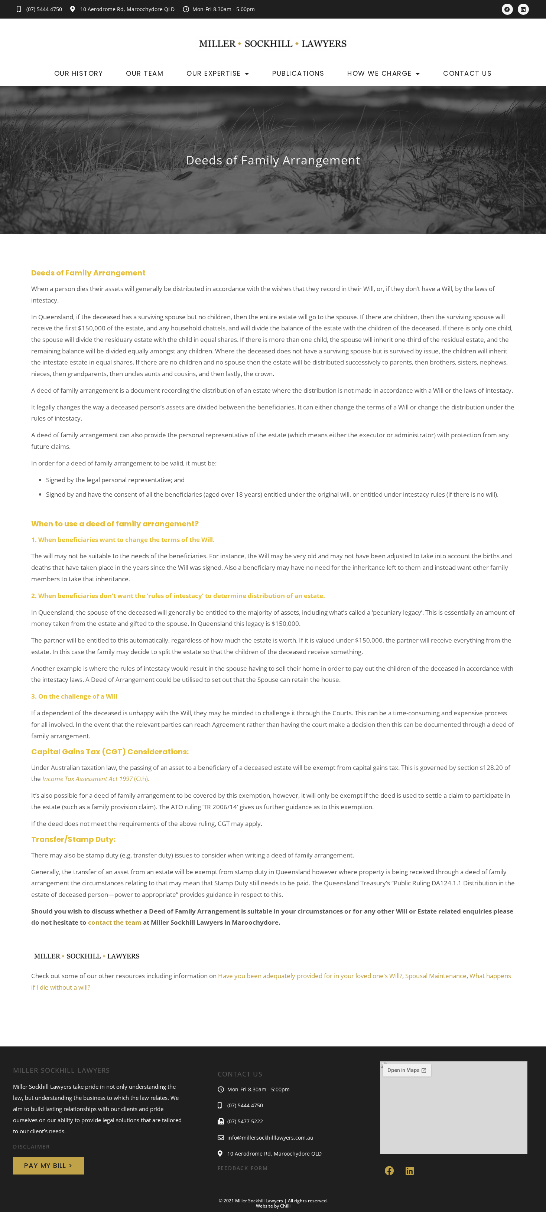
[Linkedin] (523, 9)
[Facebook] (507, 9)
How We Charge (379, 73)
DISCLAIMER (31, 1146)
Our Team (144, 73)
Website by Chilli (273, 1206)
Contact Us (467, 73)
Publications (298, 73)
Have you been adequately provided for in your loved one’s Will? (310, 975)
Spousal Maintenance (436, 975)
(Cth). (95, 778)
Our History (78, 73)
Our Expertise (213, 73)
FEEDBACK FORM (243, 1168)
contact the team (115, 922)
